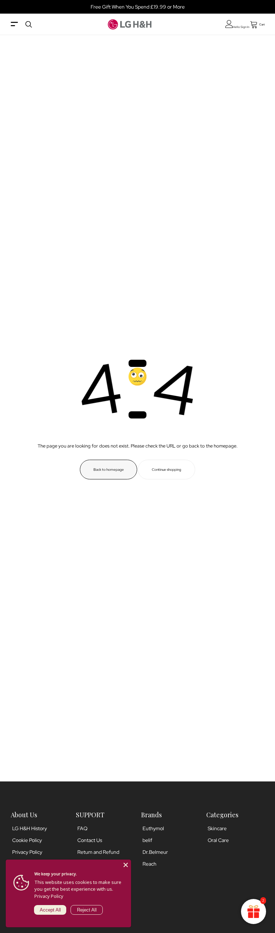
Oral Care (218, 840)
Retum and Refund (98, 852)
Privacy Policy (27, 852)
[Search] (28, 24)
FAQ (82, 828)
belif (147, 840)
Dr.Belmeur (155, 852)
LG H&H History (29, 828)
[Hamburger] (14, 24)
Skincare (217, 828)
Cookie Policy (27, 840)
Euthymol (153, 828)
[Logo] (129, 24)
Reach (149, 864)
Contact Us (89, 840)
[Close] (125, 865)
